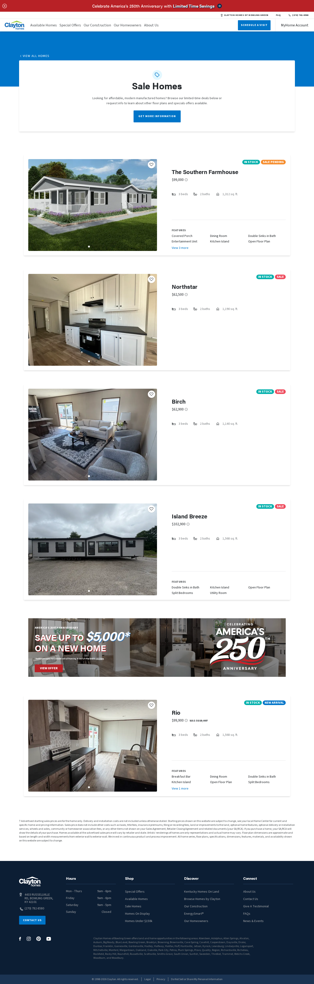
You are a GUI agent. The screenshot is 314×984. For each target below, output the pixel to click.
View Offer (49, 668)
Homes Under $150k (138, 921)
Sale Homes (133, 906)
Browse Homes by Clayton (202, 899)
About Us (151, 25)
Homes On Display (137, 913)
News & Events (253, 921)
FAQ (278, 15)
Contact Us (32, 920)
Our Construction (97, 25)
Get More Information (157, 116)
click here (100, 658)
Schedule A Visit (254, 25)
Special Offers (70, 25)
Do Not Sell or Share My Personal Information (197, 979)
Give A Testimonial (256, 906)
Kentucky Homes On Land (201, 891)
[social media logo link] (20, 939)
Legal (147, 979)
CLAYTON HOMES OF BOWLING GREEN (246, 15)
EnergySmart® (194, 913)
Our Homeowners (127, 25)
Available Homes (43, 25)
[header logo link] (15, 25)
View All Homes (36, 56)
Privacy (161, 979)
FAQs (246, 913)
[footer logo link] (30, 881)
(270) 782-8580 (300, 15)
